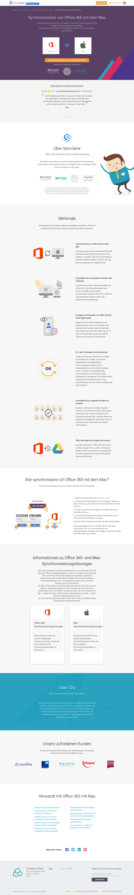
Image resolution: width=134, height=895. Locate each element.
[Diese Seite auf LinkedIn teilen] (79, 849)
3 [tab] (70, 118)
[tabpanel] (67, 103)
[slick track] (23, 764)
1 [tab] (64, 118)
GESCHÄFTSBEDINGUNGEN (111, 891)
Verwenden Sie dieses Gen (62, 64)
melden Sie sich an (103, 498)
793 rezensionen (86, 91)
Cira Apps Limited (28, 891)
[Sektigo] (80, 71)
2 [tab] (67, 118)
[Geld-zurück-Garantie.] (67, 71)
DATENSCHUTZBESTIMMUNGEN (86, 891)
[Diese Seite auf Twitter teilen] (73, 849)
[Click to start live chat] (115, 3)
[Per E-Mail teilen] (85, 849)
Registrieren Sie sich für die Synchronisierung (67, 60)
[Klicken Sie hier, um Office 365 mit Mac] (67, 45)
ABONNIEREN (99, 879)
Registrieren (102, 3)
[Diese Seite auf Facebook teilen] (67, 849)
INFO (68, 891)
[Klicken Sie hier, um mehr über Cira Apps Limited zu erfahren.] (18, 877)
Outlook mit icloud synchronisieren (47, 808)
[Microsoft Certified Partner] (53, 71)
